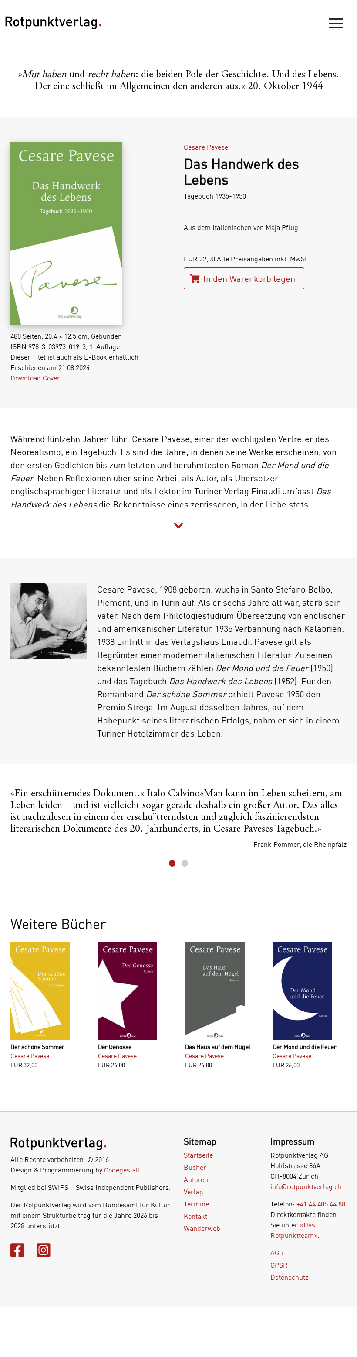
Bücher (195, 1167)
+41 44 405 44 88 (320, 1203)
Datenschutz (289, 1277)
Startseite (198, 1155)
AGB (277, 1252)
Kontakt (195, 1216)
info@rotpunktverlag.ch (306, 1186)
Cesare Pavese (206, 147)
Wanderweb (202, 1228)
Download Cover (35, 378)
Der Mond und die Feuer (305, 1046)
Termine (196, 1203)
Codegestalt (122, 1169)
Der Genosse (114, 1046)
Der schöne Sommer (37, 1046)
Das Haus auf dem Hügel (217, 1046)
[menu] (336, 25)
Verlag (193, 1191)
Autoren (196, 1179)
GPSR (279, 1265)
